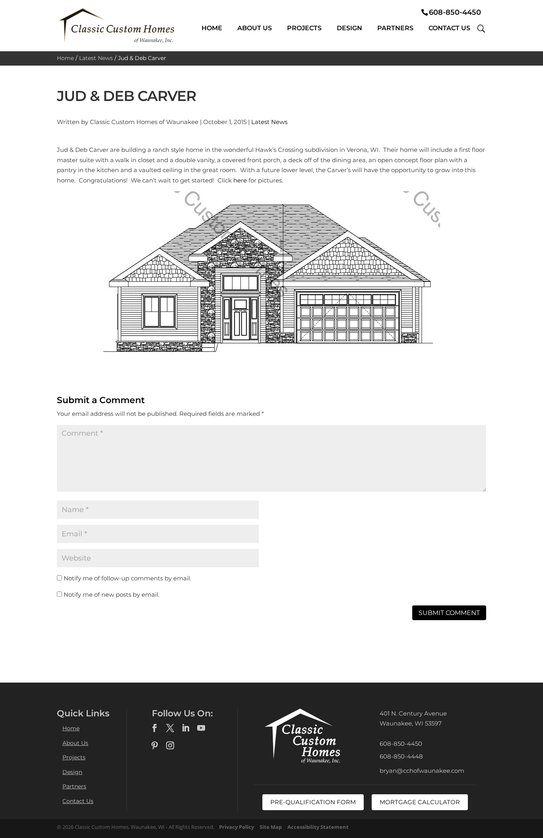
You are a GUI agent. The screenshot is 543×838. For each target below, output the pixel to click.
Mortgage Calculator (420, 802)
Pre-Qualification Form (313, 802)
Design (349, 28)
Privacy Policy (236, 826)
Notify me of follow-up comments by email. (127, 578)
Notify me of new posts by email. (111, 594)
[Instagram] (170, 746)
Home (212, 28)
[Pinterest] (155, 746)
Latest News (96, 58)
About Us (254, 28)
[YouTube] (201, 728)
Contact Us (449, 28)
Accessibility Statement (318, 826)
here (240, 180)
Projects (304, 28)
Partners (395, 28)
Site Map (271, 826)
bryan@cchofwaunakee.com (422, 770)
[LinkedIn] (186, 728)
